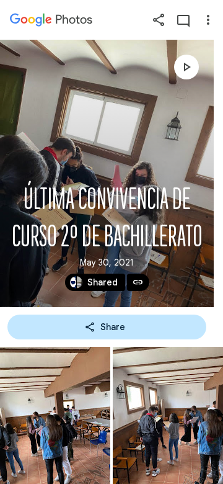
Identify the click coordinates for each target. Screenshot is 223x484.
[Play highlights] (186, 67)
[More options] (208, 19)
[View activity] (183, 19)
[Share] (158, 19)
